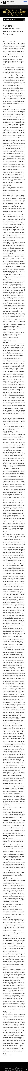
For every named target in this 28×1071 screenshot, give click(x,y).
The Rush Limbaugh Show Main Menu (11, 6)
